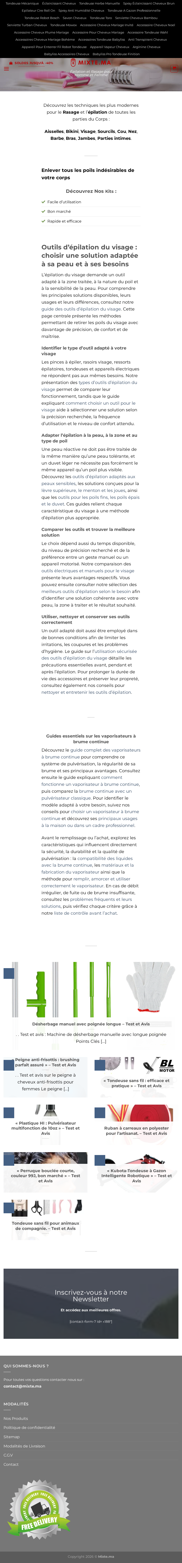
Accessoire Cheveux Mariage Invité (106, 25)
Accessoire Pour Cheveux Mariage (98, 32)
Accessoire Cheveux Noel (156, 25)
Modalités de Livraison (24, 1446)
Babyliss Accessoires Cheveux (66, 54)
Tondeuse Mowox (63, 25)
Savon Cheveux (74, 18)
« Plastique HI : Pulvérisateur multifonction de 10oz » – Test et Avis (45, 1128)
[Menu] (6, 68)
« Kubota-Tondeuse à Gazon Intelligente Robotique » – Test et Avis (136, 1175)
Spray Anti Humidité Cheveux (81, 10)
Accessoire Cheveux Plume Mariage (41, 32)
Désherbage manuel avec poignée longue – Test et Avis (91, 1024)
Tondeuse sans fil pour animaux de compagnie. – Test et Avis (45, 1226)
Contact (11, 1464)
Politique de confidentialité (29, 1427)
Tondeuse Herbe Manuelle (99, 3)
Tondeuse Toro (101, 18)
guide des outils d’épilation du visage (81, 309)
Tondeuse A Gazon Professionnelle (134, 10)
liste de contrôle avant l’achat (85, 913)
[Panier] (174, 69)
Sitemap (12, 1437)
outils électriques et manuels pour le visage (87, 570)
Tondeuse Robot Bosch (41, 18)
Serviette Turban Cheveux (27, 25)
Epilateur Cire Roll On (38, 10)
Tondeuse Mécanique (22, 3)
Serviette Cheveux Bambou (136, 18)
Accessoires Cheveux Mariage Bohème (45, 39)
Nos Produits (16, 1418)
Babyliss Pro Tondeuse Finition (116, 54)
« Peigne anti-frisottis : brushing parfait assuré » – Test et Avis (45, 1062)
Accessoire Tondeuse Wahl (147, 32)
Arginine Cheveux (146, 47)
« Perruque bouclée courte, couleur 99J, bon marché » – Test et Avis (45, 1175)
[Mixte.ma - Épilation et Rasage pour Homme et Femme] (91, 62)
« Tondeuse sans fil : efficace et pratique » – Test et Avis (136, 1083)
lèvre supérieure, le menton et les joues (83, 490)
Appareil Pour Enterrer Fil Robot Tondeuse (54, 47)
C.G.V (8, 1455)
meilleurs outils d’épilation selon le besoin (86, 591)
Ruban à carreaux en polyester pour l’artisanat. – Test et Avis (136, 1131)
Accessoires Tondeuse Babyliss (101, 39)
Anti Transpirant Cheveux (147, 39)
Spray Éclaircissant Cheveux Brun (149, 3)
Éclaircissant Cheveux (59, 3)
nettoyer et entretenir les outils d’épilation (86, 692)
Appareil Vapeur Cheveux (109, 47)
